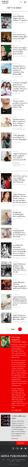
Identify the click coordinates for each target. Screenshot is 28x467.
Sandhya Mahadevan (16, 163)
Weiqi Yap (17, 307)
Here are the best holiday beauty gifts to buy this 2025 (20, 36)
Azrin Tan (17, 93)
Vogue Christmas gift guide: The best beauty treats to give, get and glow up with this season (20, 198)
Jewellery (16, 14)
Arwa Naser (18, 41)
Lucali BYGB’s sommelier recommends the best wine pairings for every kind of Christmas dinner (19, 250)
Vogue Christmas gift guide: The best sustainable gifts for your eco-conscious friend (20, 301)
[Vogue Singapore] (5, 2)
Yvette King (18, 141)
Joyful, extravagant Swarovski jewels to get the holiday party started (20, 50)
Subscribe (15, 438)
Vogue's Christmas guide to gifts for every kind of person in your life (20, 156)
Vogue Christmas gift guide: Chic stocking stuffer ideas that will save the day (19, 268)
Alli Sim (17, 128)
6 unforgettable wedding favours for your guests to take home (19, 233)
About (4, 459)
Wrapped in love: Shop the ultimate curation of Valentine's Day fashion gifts (19, 70)
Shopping (16, 64)
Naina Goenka (19, 76)
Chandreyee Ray (18, 164)
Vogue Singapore (20, 22)
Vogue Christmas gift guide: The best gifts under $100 (20, 317)
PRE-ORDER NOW (17, 410)
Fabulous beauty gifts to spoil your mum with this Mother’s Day (19, 122)
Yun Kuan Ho (18, 109)
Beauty (15, 32)
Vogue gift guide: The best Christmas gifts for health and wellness (20, 285)
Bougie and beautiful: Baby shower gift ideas (19, 214)
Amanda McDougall (21, 257)
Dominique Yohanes (19, 129)
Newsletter (12, 461)
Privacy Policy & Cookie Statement (18, 459)
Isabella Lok (16, 166)
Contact (8, 459)
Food (14, 243)
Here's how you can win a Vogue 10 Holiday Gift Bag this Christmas (20, 179)
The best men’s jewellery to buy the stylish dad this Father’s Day (20, 104)
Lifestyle (15, 133)
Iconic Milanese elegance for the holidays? (20, 18)
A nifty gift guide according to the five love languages (19, 137)
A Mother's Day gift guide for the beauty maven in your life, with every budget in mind (20, 86)
